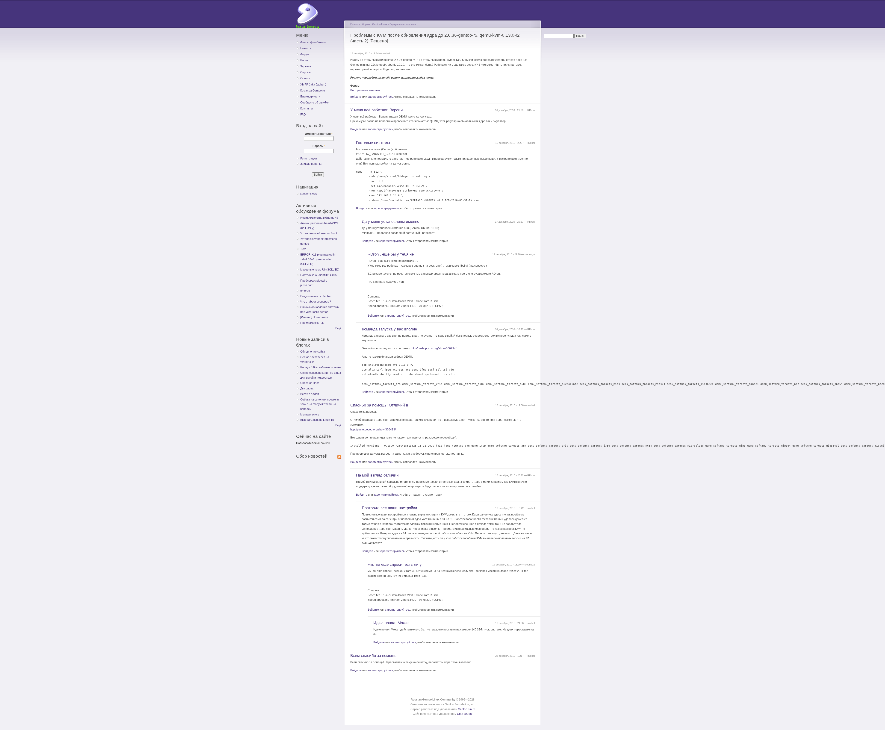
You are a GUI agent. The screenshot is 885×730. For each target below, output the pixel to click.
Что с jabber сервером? (315, 301)
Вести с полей (309, 394)
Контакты (306, 108)
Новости (305, 48)
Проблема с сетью (312, 322)
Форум (304, 54)
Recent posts (308, 194)
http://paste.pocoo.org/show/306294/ (433, 348)
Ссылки (305, 78)
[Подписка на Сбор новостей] (339, 456)
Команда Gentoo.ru (312, 90)
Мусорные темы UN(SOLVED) (319, 269)
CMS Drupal (464, 713)
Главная (355, 24)
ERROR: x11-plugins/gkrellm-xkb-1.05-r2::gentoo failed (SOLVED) (318, 259)
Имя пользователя (319, 133)
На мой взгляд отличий (377, 475)
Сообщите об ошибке (314, 102)
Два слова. (307, 388)
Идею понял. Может (391, 623)
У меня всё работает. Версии (376, 110)
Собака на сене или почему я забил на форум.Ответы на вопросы (319, 404)
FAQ (303, 114)
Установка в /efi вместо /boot (318, 233)
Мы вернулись (309, 414)
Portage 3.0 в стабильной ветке (320, 367)
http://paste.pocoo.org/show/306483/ (373, 429)
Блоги (304, 60)
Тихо (303, 249)
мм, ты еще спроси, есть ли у (395, 564)
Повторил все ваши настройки (389, 508)
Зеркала (305, 66)
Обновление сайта (312, 351)
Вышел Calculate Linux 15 (317, 419)
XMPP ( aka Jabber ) (313, 84)
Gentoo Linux (379, 24)
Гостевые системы (373, 143)
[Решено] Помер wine (314, 317)
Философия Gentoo (313, 42)
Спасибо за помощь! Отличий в (379, 405)
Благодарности (310, 96)
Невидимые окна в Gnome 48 (319, 217)
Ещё (338, 328)
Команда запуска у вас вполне (389, 329)
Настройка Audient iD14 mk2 (318, 275)
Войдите (356, 96)
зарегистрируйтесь (380, 96)
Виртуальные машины (402, 24)
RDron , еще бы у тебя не (391, 254)
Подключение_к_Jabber (315, 296)
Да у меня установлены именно (390, 221)
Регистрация (308, 158)
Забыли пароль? (311, 163)
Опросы (305, 72)
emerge (305, 290)
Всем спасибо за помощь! (374, 655)
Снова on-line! (309, 383)
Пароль (319, 146)
